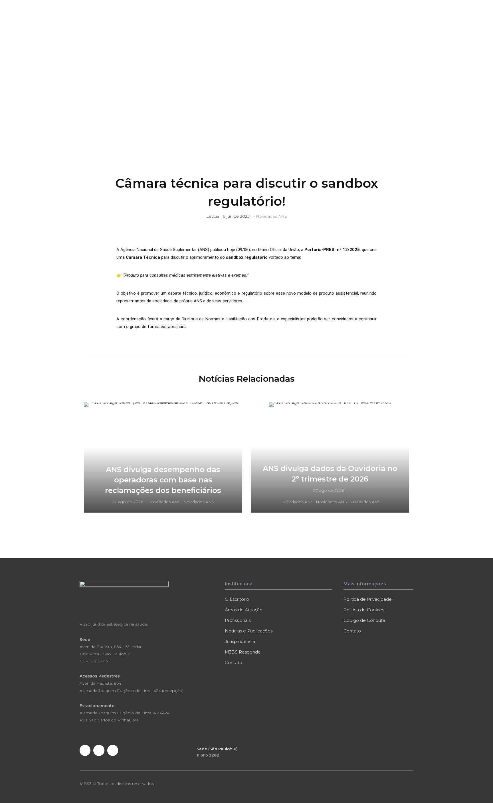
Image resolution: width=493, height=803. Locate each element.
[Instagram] (112, 750)
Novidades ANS (271, 216)
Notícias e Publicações (280, 26)
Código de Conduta (364, 620)
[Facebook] (85, 750)
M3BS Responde (321, 26)
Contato (404, 26)
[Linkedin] (98, 750)
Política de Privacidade (368, 599)
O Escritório (173, 26)
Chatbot (383, 26)
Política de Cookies (364, 609)
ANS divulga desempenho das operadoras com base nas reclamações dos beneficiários (163, 480)
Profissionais (241, 26)
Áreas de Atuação (206, 26)
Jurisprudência (356, 26)
